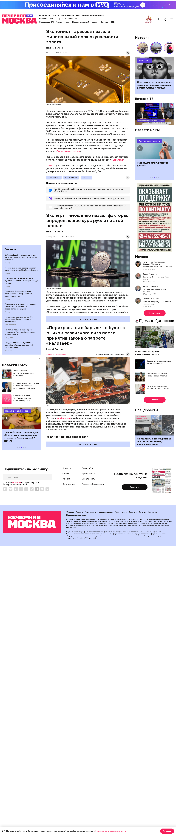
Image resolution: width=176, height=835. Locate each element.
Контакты (152, 512)
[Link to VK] (10, 489)
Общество (9, 338)
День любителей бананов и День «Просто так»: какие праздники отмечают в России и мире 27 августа (21, 436)
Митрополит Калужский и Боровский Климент (154, 263)
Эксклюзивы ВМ (46, 22)
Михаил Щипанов (150, 286)
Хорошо (167, 831)
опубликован (64, 418)
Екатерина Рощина (151, 299)
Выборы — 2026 (108, 22)
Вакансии (133, 512)
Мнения (141, 256)
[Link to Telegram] (32, 489)
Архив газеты (88, 474)
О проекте (155, 400)
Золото (50, 165)
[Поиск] (158, 19)
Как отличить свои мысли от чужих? (157, 267)
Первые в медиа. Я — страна (85, 22)
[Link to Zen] (21, 489)
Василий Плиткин (54, 349)
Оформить (134, 487)
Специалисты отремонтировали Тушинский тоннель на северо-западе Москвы (21, 280)
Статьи (65, 474)
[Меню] (172, 19)
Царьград (117, 159)
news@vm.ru (71, 527)
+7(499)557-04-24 (111, 525)
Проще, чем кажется (149, 141)
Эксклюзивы (145, 60)
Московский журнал (70, 15)
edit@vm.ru (136, 525)
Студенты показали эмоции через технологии (159, 362)
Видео (60, 19)
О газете (70, 512)
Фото (52, 19)
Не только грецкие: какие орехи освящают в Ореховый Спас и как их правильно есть (20, 332)
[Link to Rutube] (42, 489)
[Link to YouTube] (26, 489)
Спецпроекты (71, 19)
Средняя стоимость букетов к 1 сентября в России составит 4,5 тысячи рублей (19, 345)
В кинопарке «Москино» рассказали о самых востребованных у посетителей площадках (21, 306)
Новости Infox (15, 365)
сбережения (71, 177)
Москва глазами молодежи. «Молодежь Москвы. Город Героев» (154, 114)
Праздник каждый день (17, 411)
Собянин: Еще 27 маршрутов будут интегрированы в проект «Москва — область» (21, 257)
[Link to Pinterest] (47, 489)
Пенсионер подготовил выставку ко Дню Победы (158, 387)
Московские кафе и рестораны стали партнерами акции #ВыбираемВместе (21, 269)
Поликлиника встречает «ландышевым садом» (148, 352)
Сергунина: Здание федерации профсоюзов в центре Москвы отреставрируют (18, 293)
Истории (142, 37)
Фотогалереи (68, 484)
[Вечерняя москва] (32, 522)
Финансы (8, 351)
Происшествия (11, 325)
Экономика (69, 53)
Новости (43, 19)
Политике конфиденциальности (110, 831)
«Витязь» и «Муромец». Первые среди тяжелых (157, 374)
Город (7, 263)
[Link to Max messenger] (5, 489)
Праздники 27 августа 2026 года (21, 418)
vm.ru (116, 523)
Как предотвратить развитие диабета (154, 148)
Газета (55, 15)
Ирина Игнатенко (54, 48)
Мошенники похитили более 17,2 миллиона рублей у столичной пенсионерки (19, 319)
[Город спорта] (148, 19)
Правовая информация (76, 515)
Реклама (79, 512)
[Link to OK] (16, 489)
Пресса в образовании (93, 15)
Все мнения (154, 313)
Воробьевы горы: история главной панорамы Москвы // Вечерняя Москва (156, 48)
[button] (7, 418)
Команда (142, 512)
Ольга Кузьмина (150, 274)
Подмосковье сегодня (68, 151)
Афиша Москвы (63, 22)
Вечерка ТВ (44, 15)
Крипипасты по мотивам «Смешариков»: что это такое (154, 68)
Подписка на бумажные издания (99, 512)
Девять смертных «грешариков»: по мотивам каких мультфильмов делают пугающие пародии (154, 85)
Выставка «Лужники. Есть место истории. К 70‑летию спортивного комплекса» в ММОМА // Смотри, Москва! (142, 48)
